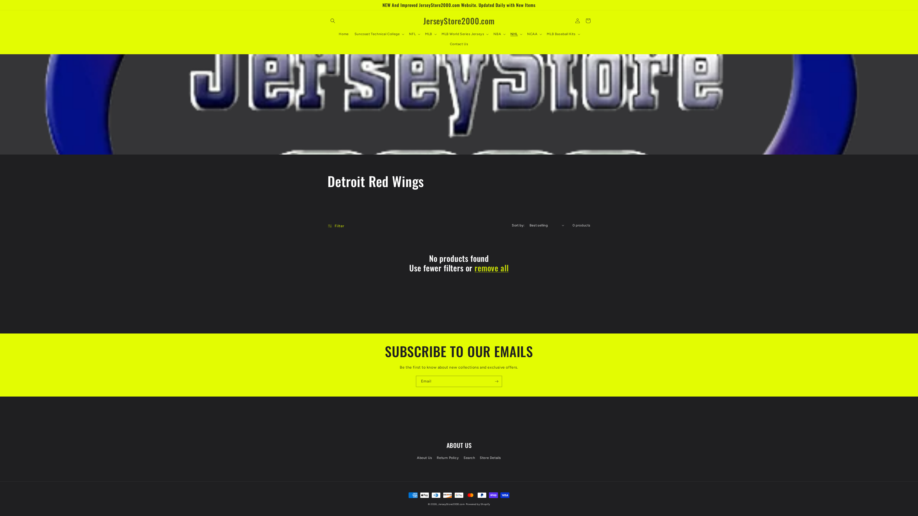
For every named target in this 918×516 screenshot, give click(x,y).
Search (469, 458)
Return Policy (448, 458)
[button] (333, 21)
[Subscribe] (496, 381)
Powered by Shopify (478, 504)
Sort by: (518, 225)
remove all (491, 268)
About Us (424, 458)
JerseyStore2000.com (451, 504)
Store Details (490, 458)
